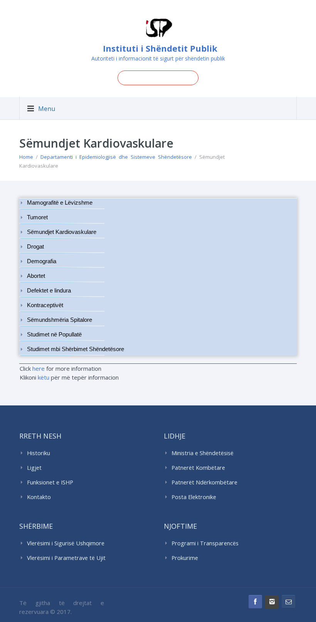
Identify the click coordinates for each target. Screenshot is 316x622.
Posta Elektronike (193, 497)
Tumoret (37, 217)
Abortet (36, 276)
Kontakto (39, 497)
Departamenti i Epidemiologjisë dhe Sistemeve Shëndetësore (116, 156)
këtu (43, 377)
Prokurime (184, 557)
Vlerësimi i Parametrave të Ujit (66, 557)
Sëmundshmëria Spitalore (59, 320)
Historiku (38, 453)
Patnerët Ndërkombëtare (204, 482)
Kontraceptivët (45, 305)
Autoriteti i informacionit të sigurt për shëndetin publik (158, 58)
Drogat (35, 247)
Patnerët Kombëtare (198, 467)
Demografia (41, 261)
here (38, 368)
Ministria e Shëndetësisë (202, 453)
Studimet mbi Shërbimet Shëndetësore (75, 349)
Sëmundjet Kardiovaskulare (61, 232)
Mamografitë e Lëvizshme (59, 203)
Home (26, 156)
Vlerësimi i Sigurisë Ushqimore (65, 543)
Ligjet (34, 467)
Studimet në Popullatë (54, 334)
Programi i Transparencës (205, 543)
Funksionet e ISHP (50, 482)
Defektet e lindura (49, 290)
